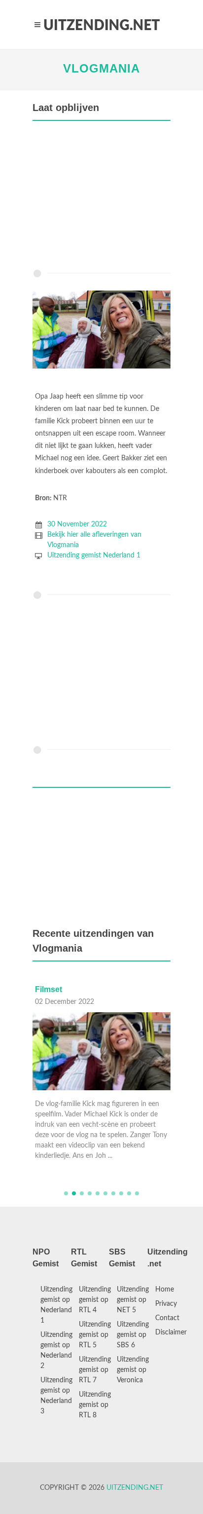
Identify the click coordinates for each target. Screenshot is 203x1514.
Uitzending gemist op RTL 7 (95, 1370)
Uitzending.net (134, 1487)
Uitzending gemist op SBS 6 (133, 1335)
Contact (167, 1318)
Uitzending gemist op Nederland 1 (56, 1305)
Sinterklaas (104, 989)
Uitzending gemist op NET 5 (133, 1300)
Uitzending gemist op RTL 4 (95, 1300)
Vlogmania (101, 68)
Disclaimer (171, 1332)
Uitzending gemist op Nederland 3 (56, 1396)
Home (164, 1289)
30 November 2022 (77, 524)
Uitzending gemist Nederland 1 (93, 555)
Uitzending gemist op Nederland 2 (56, 1350)
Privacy (166, 1303)
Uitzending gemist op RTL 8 (95, 1405)
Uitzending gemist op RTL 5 (95, 1335)
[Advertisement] (101, 197)
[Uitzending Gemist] (101, 24)
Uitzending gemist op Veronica (133, 1370)
